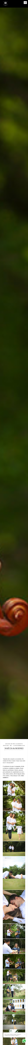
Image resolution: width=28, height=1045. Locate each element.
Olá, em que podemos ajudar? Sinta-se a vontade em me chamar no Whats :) (12, 1035)
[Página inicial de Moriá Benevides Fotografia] (5, 4)
